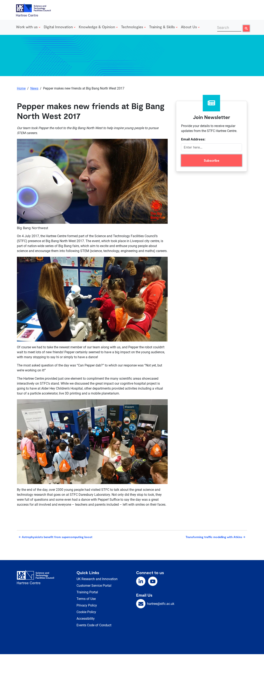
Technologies (132, 27)
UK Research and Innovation (97, 579)
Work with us (27, 27)
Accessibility (86, 619)
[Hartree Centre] (33, 9)
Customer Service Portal (94, 586)
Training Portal (87, 592)
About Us (189, 27)
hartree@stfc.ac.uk (160, 604)
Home (21, 88)
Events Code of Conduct (94, 625)
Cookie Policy (86, 612)
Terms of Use (86, 599)
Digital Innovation (59, 27)
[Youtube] (152, 581)
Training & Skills (162, 27)
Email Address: (193, 139)
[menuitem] (29, 27)
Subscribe (211, 160)
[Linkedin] (140, 581)
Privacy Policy (87, 605)
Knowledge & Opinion (97, 27)
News (34, 88)
